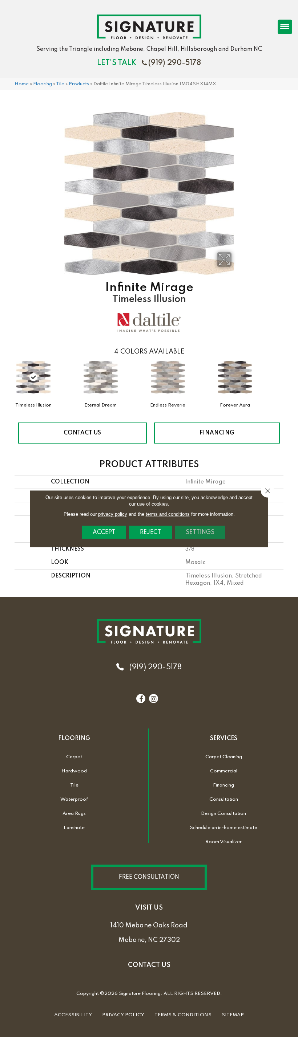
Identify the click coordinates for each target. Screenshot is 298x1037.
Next (287, 376)
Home (22, 84)
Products (79, 84)
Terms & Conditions (183, 1015)
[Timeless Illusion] (33, 377)
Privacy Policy (123, 1015)
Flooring (42, 84)
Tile (60, 84)
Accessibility (73, 1015)
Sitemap (233, 1015)
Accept (104, 532)
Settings (200, 532)
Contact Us (82, 433)
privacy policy (112, 514)
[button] (149, 877)
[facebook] (141, 699)
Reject (150, 532)
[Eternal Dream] (101, 381)
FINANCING (217, 433)
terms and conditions (168, 514)
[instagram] (153, 699)
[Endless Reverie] (168, 381)
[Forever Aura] (235, 381)
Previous (10, 376)
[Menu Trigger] (285, 27)
